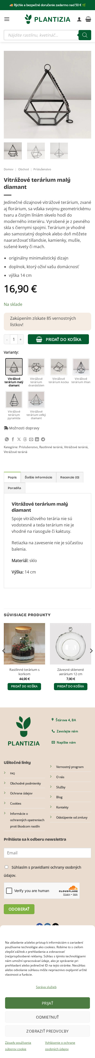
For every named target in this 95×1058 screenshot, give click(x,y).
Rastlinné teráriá (51, 447)
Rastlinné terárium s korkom (24, 672)
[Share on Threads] (25, 439)
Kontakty (62, 807)
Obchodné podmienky (25, 783)
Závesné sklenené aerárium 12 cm (70, 672)
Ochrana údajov (21, 793)
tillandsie (37, 240)
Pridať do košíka (63, 339)
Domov (8, 169)
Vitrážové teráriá (76, 447)
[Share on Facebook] (13, 439)
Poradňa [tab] (14, 488)
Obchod (23, 169)
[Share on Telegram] (43, 439)
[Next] (83, 94)
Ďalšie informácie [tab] (38, 477)
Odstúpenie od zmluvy (71, 817)
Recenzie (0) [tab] (69, 477)
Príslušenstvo (42, 169)
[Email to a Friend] (31, 439)
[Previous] (11, 94)
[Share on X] (19, 439)
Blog (59, 797)
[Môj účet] (79, 19)
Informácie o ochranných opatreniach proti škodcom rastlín (27, 820)
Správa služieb (46, 987)
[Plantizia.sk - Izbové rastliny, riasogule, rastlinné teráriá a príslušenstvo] (47, 19)
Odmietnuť (47, 1017)
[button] (7, 19)
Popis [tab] (12, 477)
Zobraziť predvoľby (47, 1031)
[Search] (85, 35)
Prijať (47, 1003)
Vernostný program (70, 767)
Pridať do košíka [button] (24, 686)
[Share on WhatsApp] (7, 439)
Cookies (15, 803)
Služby (60, 787)
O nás (60, 777)
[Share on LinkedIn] (37, 439)
